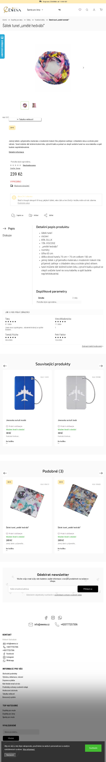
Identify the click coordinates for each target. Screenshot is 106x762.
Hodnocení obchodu (10, 690)
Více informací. (29, 749)
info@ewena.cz (42, 624)
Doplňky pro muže (9, 710)
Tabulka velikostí (9, 694)
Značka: (15, 168)
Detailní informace (16, 152)
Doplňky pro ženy (9, 714)
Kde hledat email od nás (11, 684)
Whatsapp (60, 618)
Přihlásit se (87, 589)
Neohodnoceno (29, 165)
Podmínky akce (24, 203)
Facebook (46, 618)
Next (101, 366)
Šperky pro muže (9, 717)
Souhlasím (93, 748)
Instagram (53, 618)
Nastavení (10, 755)
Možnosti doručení (21, 186)
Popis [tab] (11, 228)
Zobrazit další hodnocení (92, 346)
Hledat (11, 738)
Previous (5, 366)
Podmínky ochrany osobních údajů (15, 687)
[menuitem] (35, 9)
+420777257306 (69, 624)
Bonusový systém (9, 697)
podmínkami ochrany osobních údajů (68, 595)
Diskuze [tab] (7, 235)
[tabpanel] (79, 408)
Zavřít (96, 224)
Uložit (16, 223)
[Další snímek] (83, 68)
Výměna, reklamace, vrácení (13, 677)
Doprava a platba (9, 680)
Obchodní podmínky (10, 674)
